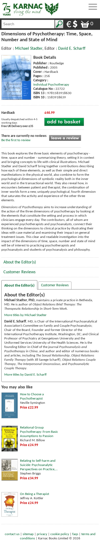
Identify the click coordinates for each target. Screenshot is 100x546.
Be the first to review (15, 140)
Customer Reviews (19, 272)
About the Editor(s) (19, 262)
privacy (42, 534)
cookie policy (59, 534)
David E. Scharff (71, 49)
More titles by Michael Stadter (25, 315)
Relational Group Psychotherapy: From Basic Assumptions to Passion (39, 432)
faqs (75, 534)
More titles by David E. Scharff (25, 374)
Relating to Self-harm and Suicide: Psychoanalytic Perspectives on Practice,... (39, 465)
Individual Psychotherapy (51, 84)
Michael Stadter (28, 49)
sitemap (28, 534)
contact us (12, 534)
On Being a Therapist (34, 494)
